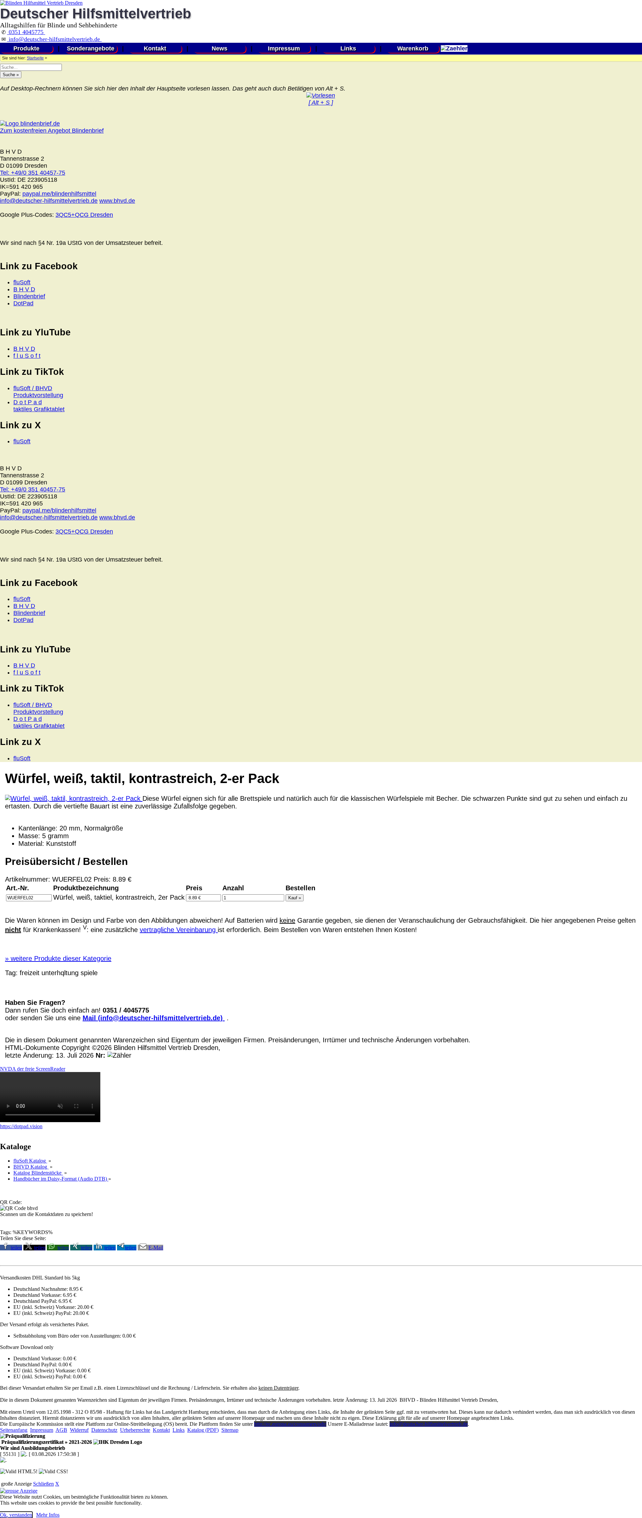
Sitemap (229, 1430)
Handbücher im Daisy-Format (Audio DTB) (60, 1179)
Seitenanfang (13, 1430)
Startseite (35, 58)
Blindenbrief (29, 296)
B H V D (24, 289)
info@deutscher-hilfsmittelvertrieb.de (54, 39)
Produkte (26, 48)
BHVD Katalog (30, 1167)
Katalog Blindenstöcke (38, 1173)
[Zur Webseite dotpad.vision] (50, 1120)
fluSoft (21, 282)
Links (348, 48)
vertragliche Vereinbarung (179, 929)
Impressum (284, 48)
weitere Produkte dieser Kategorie (58, 958)
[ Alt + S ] (321, 102)
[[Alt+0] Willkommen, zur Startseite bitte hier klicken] (41, 3)
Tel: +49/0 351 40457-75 (32, 172)
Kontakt (155, 48)
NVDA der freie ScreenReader (32, 1069)
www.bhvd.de (117, 200)
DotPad (23, 303)
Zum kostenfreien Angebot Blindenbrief (52, 130)
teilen (16, 1247)
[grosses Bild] (73, 798)
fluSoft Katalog (30, 1161)
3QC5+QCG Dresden (84, 214)
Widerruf (79, 1430)
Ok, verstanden (16, 1515)
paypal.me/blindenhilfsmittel (59, 193)
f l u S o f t (26, 355)
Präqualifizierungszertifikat (46, 1442)
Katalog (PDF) (203, 1430)
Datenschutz (104, 1430)
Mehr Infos (48, 1515)
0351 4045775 (26, 32)
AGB (61, 1430)
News (219, 48)
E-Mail (155, 1247)
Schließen (43, 1484)
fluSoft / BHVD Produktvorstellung (38, 392)
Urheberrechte (135, 1430)
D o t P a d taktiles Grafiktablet (39, 406)
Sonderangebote (90, 48)
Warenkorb (412, 48)
